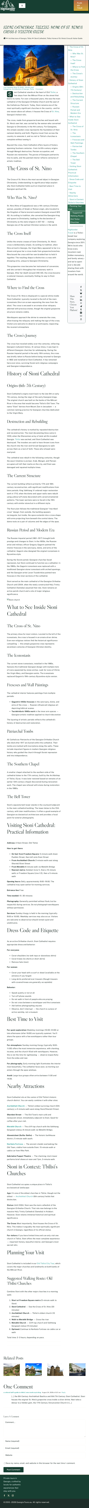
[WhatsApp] (81, 303)
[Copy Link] (81, 319)
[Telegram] (81, 306)
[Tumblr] (81, 309)
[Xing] (81, 312)
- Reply (63, 1392)
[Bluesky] (81, 293)
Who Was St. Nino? (76, 55)
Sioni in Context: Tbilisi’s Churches (76, 201)
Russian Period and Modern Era (75, 110)
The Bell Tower (75, 161)
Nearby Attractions (73, 194)
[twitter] (9, 1495)
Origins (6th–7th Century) (77, 88)
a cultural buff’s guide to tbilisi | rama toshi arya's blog (22, 1392)
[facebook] (4, 1495)
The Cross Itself (75, 62)
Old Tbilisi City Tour (45, 1263)
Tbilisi (32, 89)
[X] (81, 290)
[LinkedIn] (81, 300)
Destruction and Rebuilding (77, 95)
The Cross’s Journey (76, 75)
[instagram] (13, 1495)
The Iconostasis (75, 134)
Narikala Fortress (15, 1144)
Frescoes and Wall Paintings (77, 141)
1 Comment (39, 89)
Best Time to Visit (74, 188)
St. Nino (55, 111)
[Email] (81, 316)
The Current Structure (76, 101)
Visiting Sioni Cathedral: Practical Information (74, 171)
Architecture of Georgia (20, 89)
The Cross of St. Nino (76, 48)
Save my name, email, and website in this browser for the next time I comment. (40, 1463)
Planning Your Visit (75, 207)
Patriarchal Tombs (76, 148)
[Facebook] (81, 287)
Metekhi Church (14, 1126)
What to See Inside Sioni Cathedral (74, 120)
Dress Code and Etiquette (75, 181)
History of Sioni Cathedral (75, 82)
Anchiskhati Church (16, 1106)
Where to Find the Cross (77, 68)
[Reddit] (81, 296)
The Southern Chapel (77, 154)
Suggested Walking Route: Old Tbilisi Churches (77, 218)
